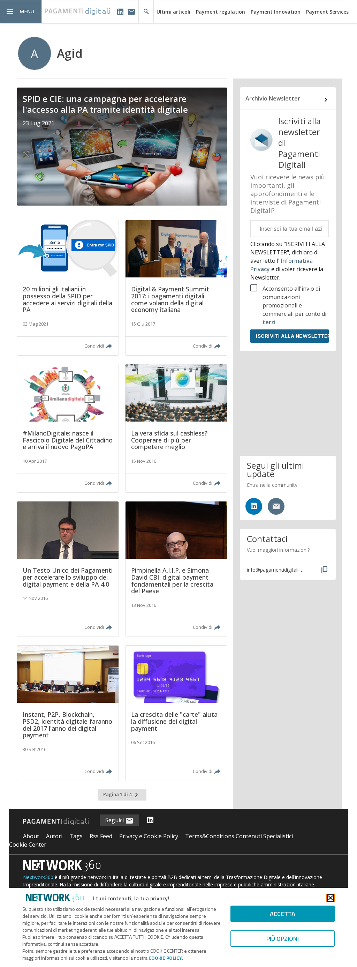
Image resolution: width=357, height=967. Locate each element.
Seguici (115, 820)
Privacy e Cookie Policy (148, 836)
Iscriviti (292, 336)
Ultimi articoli (173, 11)
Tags (76, 836)
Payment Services (327, 11)
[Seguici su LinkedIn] (253, 506)
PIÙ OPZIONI (282, 938)
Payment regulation (220, 11)
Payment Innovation (276, 11)
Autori (54, 836)
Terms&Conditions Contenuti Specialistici (239, 836)
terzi (269, 322)
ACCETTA (282, 913)
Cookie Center (27, 844)
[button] (21, 11)
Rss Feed (101, 836)
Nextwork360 (38, 877)
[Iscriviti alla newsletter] (276, 506)
